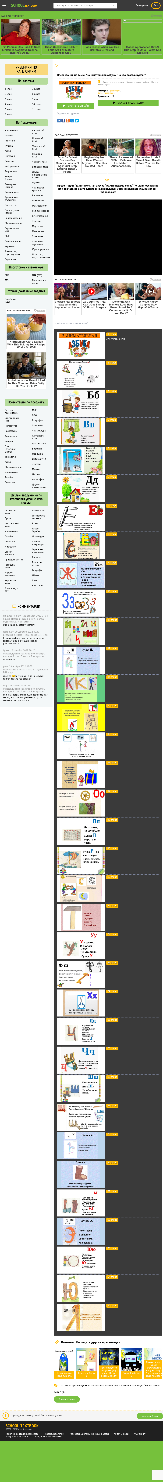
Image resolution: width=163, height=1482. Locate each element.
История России (9, 178)
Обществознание (13, 223)
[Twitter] (77, 121)
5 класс (8, 109)
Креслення (37, 585)
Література (38, 536)
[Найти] (113, 6)
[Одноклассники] (68, 121)
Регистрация (142, 5)
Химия (8, 151)
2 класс (8, 94)
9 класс (36, 99)
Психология (38, 200)
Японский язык (40, 167)
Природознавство (14, 560)
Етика (35, 523)
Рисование (37, 195)
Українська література (38, 551)
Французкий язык (38, 147)
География (10, 156)
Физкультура (39, 431)
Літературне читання (38, 517)
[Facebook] (63, 121)
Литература (11, 205)
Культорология (39, 206)
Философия (38, 479)
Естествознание (40, 216)
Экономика (37, 236)
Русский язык (12, 192)
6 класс (8, 114)
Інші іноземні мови (12, 525)
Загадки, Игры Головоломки (47, 1436)
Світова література (38, 543)
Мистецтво (10, 547)
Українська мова (10, 582)
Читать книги (121, 1434)
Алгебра (9, 135)
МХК (34, 410)
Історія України (36, 530)
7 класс (36, 89)
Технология (10, 457)
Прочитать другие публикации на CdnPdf (107, 273)
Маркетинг (37, 226)
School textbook (22, 1426)
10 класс (36, 104)
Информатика (12, 166)
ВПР (7, 275)
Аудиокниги (140, 1434)
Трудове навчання (10, 574)
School (24, 6)
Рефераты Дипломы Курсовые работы (89, 1434)
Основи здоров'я (9, 553)
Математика (11, 130)
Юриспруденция (40, 249)
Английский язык (38, 132)
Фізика (35, 575)
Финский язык (39, 162)
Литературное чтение (12, 211)
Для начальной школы (10, 449)
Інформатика (39, 510)
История (9, 441)
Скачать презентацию (131, 103)
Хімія (35, 580)
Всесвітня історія (37, 564)
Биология (9, 161)
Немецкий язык (37, 155)
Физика (9, 146)
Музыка (36, 182)
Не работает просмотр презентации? (71, 323)
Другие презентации (106, 93)
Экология (37, 221)
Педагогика (11, 431)
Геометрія (10, 541)
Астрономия (11, 171)
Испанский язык (37, 139)
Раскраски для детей (17, 1436)
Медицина (37, 454)
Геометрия (10, 141)
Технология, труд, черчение (12, 253)
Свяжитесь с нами (150, 1416)
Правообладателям (54, 1434)
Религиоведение (40, 211)
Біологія (36, 557)
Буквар (8, 518)
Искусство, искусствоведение (41, 256)
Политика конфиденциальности (22, 1434)
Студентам (10, 259)
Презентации (114, 91)
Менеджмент (39, 231)
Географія (37, 570)
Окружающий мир (12, 229)
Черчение (9, 246)
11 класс (36, 109)
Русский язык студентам (12, 198)
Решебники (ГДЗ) (10, 300)
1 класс (8, 89)
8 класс (36, 94)
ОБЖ (7, 236)
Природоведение (13, 218)
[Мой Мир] (72, 121)
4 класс (8, 104)
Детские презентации (11, 411)
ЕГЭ (6, 280)
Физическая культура (38, 189)
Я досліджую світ (11, 589)
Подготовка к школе (39, 282)
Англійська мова (10, 512)
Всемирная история (10, 185)
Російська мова (10, 566)
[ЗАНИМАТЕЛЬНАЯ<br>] (81, 358)
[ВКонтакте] (59, 121)
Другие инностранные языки (39, 175)
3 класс (8, 99)
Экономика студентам (37, 243)
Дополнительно (13, 241)
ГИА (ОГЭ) (37, 275)
